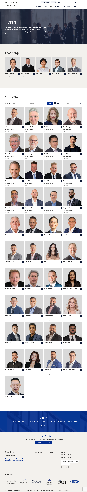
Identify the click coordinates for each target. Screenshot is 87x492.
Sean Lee (8, 342)
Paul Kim (8, 315)
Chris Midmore (10, 181)
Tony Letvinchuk (72, 73)
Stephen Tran (9, 369)
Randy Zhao (28, 315)
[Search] (76, 2)
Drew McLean (25, 73)
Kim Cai (46, 262)
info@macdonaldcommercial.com (70, 461)
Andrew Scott (29, 127)
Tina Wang (28, 369)
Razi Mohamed (49, 315)
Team (51, 6)
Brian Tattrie (9, 154)
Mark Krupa (28, 288)
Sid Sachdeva (48, 342)
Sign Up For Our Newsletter (43, 442)
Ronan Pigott (9, 73)
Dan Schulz (47, 181)
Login (54, 2)
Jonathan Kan (9, 262)
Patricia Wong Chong (70, 288)
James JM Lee (48, 235)
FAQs (36, 459)
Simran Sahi (67, 342)
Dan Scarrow (56, 73)
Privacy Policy (39, 490)
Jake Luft (28, 235)
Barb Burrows (48, 127)
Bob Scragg (67, 127)
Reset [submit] (58, 103)
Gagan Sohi (67, 208)
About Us (56, 6)
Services (45, 6)
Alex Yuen (8, 127)
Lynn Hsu (39, 73)
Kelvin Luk (28, 262)
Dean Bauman (9, 208)
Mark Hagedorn (10, 288)
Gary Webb (8, 235)
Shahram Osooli (30, 342)
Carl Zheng (67, 154)
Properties (38, 6)
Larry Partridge (68, 262)
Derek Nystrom (30, 208)
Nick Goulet (48, 288)
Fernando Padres (49, 208)
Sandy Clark (67, 315)
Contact (74, 6)
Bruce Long (28, 154)
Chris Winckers (29, 181)
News (68, 6)
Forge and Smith (67, 490)
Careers (63, 6)
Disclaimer (53, 490)
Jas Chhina (66, 235)
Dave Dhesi (67, 181)
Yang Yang (8, 396)
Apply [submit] (50, 103)
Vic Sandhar (48, 369)
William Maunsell (69, 369)
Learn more (43, 425)
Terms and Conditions (46, 490)
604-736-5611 (46, 2)
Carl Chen (47, 154)
